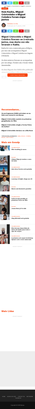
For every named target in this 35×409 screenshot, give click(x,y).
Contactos (21, 396)
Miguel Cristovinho (7, 137)
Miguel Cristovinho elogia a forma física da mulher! (16, 126)
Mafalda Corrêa (12, 23)
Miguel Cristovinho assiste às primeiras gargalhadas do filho (16, 120)
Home (3, 396)
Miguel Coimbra (26, 136)
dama (19, 136)
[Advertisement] (17, 94)
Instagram (30, 396)
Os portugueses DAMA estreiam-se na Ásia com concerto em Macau (16, 114)
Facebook (18, 398)
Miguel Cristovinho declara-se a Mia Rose (17, 130)
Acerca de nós (11, 396)
